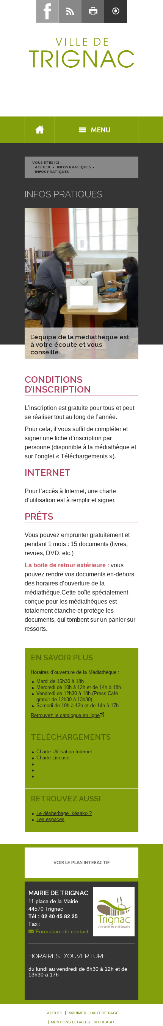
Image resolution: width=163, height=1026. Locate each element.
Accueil (43, 167)
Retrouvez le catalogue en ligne (65, 715)
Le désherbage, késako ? (64, 813)
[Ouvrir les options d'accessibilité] (115, 11)
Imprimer (76, 1013)
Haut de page (104, 1013)
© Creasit (104, 1022)
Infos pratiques (74, 167)
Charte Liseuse (52, 758)
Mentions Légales (70, 1022)
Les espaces (50, 819)
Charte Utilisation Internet (64, 751)
